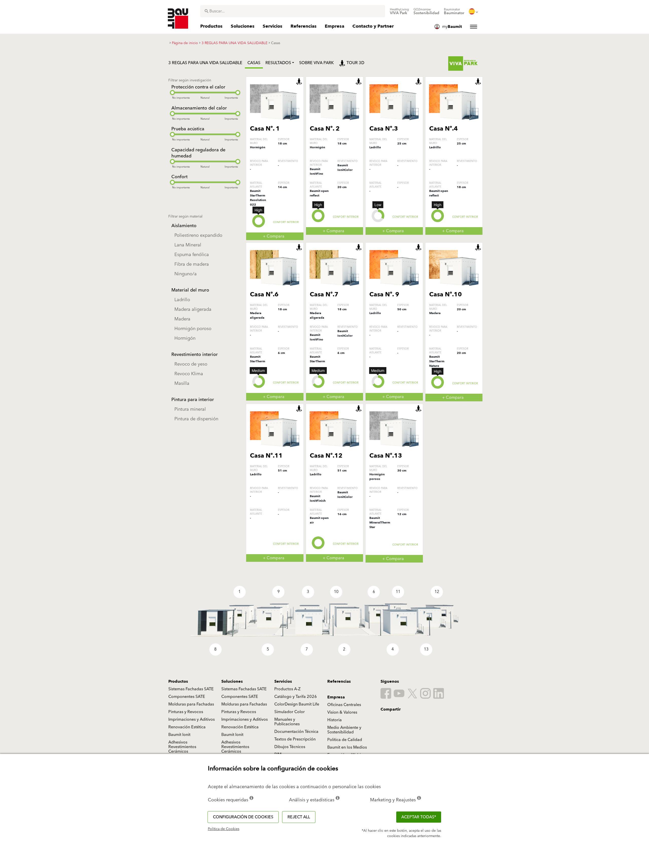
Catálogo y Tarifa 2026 (295, 696)
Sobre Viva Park (316, 62)
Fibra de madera (191, 264)
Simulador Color (289, 711)
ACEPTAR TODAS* (418, 817)
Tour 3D (355, 62)
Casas (253, 62)
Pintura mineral (190, 409)
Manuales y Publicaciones (287, 722)
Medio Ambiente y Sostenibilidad (344, 730)
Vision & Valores (342, 712)
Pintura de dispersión (196, 419)
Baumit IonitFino (316, 171)
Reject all (298, 817)
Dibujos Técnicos (289, 746)
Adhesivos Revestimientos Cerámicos (182, 747)
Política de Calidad (344, 739)
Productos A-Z (287, 689)
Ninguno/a (185, 274)
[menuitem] (399, 11)
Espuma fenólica (191, 255)
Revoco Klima (188, 374)
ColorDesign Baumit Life (296, 704)
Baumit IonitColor (345, 168)
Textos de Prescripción (295, 739)
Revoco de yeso (190, 364)
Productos (178, 681)
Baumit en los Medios (347, 747)
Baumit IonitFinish (318, 498)
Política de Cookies (223, 829)
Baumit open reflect (319, 193)
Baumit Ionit (179, 734)
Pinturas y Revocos (185, 711)
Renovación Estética (187, 727)
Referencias (339, 681)
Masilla (181, 383)
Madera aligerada (192, 309)
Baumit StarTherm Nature (436, 361)
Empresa (336, 697)
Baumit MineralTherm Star (379, 522)
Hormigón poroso (192, 329)
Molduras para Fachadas (191, 704)
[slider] (172, 92)
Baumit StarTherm (257, 359)
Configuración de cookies (243, 817)
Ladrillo (182, 300)
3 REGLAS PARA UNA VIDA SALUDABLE (205, 62)
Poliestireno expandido (198, 235)
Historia (334, 720)
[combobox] (292, 11)
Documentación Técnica (296, 731)
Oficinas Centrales (344, 704)
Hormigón (184, 338)
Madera (182, 319)
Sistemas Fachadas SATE (191, 689)
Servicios (283, 681)
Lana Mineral (187, 245)
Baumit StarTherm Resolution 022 (258, 197)
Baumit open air (319, 520)
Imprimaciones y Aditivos (191, 719)
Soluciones (232, 681)
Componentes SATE (186, 696)
